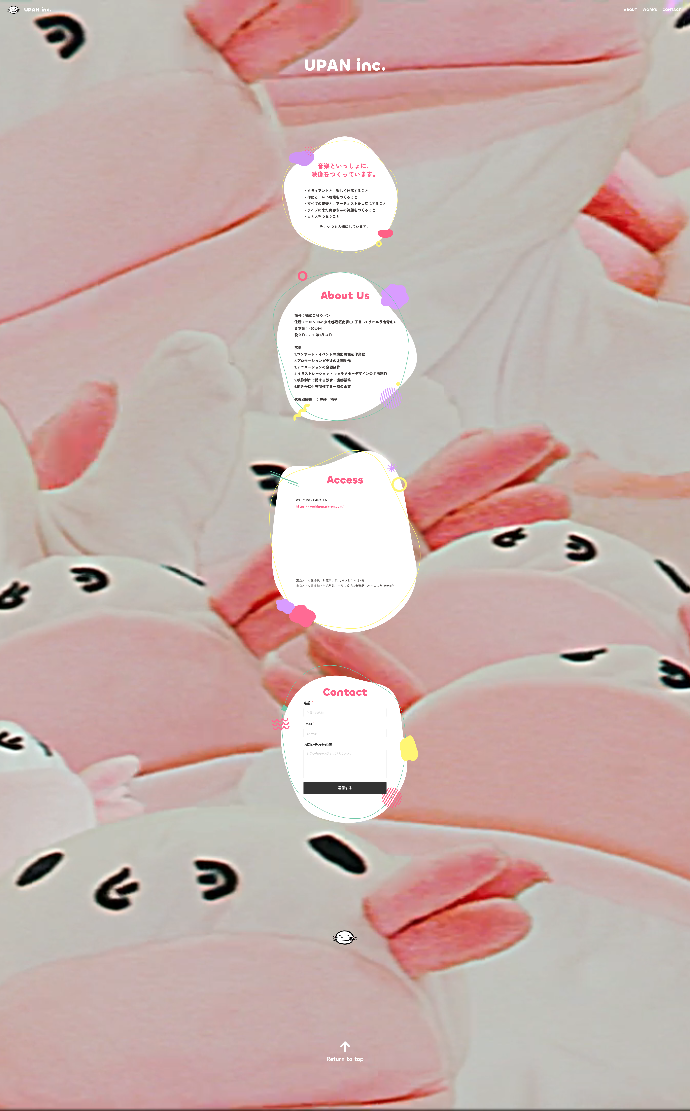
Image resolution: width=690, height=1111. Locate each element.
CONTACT (672, 9)
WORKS (650, 9)
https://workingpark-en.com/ (320, 506)
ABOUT (630, 9)
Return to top (345, 1059)
